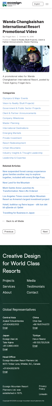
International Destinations (15, 128)
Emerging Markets (12, 133)
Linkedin (43, 394)
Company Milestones (13, 118)
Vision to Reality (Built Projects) (24, 40)
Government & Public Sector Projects (22, 108)
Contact (32, 292)
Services (9, 286)
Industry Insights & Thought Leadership (23, 153)
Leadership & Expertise (14, 157)
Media (31, 281)
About (7, 292)
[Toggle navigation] (47, 4)
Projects (8, 281)
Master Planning (31, 42)
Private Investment (12, 138)
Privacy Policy (43, 387)
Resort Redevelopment (14, 143)
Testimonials (36, 286)
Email (5, 327)
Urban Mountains (12, 148)
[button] (26, 59)
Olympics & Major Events (15, 98)
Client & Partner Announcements (19, 113)
